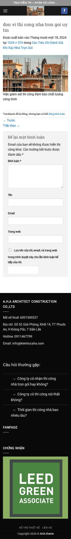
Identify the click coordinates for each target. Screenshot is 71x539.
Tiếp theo (11, 125)
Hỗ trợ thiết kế (29, 527)
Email (11, 213)
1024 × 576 (15, 43)
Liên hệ (47, 527)
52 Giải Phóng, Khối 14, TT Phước (42, 324)
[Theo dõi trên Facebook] (64, 10)
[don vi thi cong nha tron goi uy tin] (35, 73)
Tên (10, 195)
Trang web (14, 231)
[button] (5, 11)
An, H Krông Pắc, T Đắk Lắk (22, 329)
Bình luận (14, 161)
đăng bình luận (57, 113)
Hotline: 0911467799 (17, 336)
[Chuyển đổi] (14, 379)
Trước (9, 120)
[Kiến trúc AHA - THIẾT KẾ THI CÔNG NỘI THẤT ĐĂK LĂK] (35, 11)
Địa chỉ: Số (10, 324)
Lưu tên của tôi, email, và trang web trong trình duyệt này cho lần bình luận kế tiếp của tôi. (33, 256)
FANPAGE (10, 427)
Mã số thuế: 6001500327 (20, 317)
